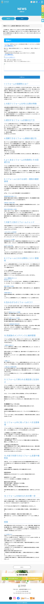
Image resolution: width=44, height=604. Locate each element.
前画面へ (22, 567)
